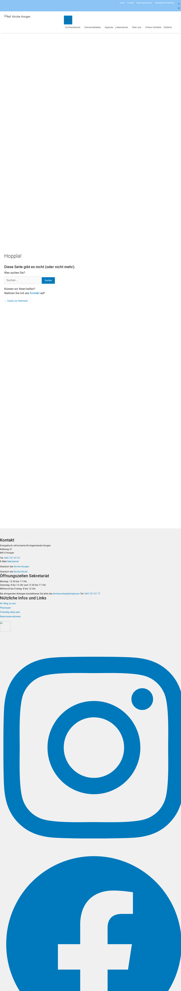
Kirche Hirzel (20, 571)
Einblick (168, 27)
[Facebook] (178, 4)
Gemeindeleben (92, 27)
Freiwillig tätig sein (10, 612)
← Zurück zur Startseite (16, 300)
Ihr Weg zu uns (8, 603)
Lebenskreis (121, 27)
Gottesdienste (72, 27)
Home (122, 3)
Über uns (136, 27)
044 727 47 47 (12, 557)
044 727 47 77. (92, 593)
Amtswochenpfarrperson (66, 593)
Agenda (109, 27)
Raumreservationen (144, 3)
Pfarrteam (5, 607)
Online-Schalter (153, 27)
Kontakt (130, 3)
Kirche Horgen (21, 566)
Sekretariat (13, 561)
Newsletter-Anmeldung (164, 3)
